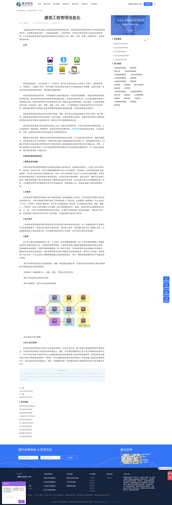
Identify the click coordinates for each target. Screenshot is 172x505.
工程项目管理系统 (32, 10)
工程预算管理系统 (120, 101)
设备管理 (117, 88)
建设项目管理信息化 (26, 397)
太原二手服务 (39, 495)
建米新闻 (92, 488)
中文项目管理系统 (25, 436)
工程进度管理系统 (120, 91)
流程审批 (117, 105)
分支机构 (92, 490)
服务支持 (75, 4)
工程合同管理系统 (130, 71)
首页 (39, 4)
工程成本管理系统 (120, 81)
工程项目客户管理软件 (27, 416)
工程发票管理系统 (136, 91)
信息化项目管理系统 (26, 391)
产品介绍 (40, 10)
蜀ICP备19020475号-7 (114, 502)
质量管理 (133, 81)
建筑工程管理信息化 (121, 43)
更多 (145, 40)
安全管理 (117, 85)
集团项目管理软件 (25, 433)
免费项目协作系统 (70, 495)
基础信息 (127, 95)
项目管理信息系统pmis (27, 406)
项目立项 (117, 71)
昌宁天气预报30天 (58, 495)
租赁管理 (133, 78)
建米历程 (92, 480)
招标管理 (133, 68)
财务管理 (127, 98)
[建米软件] (24, 4)
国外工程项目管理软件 (122, 55)
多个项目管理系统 (25, 426)
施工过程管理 (138, 85)
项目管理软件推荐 (25, 413)
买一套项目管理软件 (26, 423)
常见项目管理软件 (121, 51)
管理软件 (117, 98)
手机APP (137, 98)
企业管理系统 (138, 95)
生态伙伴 (84, 4)
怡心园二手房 (48, 495)
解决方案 (47, 4)
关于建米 (94, 4)
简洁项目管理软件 (25, 430)
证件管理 (127, 88)
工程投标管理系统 (120, 68)
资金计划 (117, 95)
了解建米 (92, 478)
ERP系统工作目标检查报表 (85, 495)
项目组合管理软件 (25, 419)
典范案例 (109, 478)
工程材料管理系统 (120, 74)
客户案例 (56, 4)
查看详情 (130, 31)
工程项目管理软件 (21, 10)
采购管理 (75, 129)
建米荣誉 (92, 483)
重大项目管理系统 (25, 409)
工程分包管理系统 (136, 74)
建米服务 (92, 485)
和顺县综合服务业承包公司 (102, 495)
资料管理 (127, 85)
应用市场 (66, 4)
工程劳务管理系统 (120, 78)
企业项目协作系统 (121, 59)
